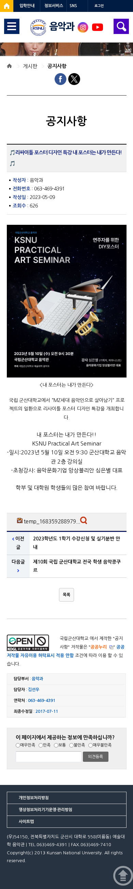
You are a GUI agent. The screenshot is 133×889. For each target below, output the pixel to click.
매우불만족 (102, 745)
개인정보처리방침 (34, 798)
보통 (62, 745)
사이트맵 (26, 822)
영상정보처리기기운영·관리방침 (45, 810)
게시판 (30, 66)
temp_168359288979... (52, 521)
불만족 (79, 745)
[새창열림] (6, 6)
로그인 (99, 5)
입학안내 (26, 6)
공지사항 (56, 66)
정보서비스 (53, 6)
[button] (66, 595)
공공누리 (98, 647)
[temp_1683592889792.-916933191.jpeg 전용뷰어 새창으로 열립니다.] (84, 522)
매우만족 (27, 745)
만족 (46, 745)
